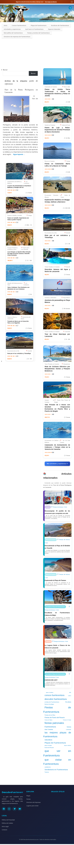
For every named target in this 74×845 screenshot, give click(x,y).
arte (70, 692)
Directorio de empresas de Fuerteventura (17, 36)
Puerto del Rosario (49, 747)
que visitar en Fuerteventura (57, 761)
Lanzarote (68, 729)
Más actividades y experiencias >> (57, 463)
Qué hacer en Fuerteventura (34, 29)
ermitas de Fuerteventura (52, 702)
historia (69, 727)
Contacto (4, 830)
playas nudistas (67, 745)
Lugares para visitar (32, 806)
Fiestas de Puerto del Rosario (55, 717)
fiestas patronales (54, 723)
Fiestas (28, 799)
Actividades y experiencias (12, 29)
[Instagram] (9, 809)
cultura (69, 695)
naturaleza (48, 740)
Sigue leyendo (19, 154)
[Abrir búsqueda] (70, 7)
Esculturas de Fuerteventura (60, 25)
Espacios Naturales (54, 29)
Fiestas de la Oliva (50, 715)
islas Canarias (49, 729)
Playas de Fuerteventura (38, 25)
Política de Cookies (7, 823)
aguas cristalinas (49, 692)
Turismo (47, 772)
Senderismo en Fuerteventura (56, 770)
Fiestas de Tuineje (67, 719)
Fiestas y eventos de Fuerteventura (38, 33)
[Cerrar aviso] (72, 2)
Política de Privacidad (8, 820)
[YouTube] (20, 809)
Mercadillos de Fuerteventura (13, 33)
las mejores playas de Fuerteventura (57, 734)
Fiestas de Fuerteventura (57, 709)
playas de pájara (48, 745)
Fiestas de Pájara (48, 719)
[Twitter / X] (14, 809)
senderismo (48, 767)
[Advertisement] (37, 52)
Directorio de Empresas (33, 802)
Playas (28, 796)
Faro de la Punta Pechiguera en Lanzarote (21, 91)
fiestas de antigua (49, 704)
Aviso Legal (5, 826)
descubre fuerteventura (56, 699)
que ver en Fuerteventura (57, 753)
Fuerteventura (50, 727)
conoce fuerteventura (54, 695)
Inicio (5, 25)
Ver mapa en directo (51, 2)
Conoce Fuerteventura (19, 25)
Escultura (68, 702)
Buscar (5, 70)
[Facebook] (4, 809)
